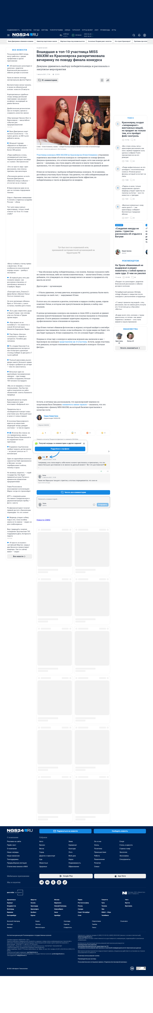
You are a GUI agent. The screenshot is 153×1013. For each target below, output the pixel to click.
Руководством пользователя (87, 692)
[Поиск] (134, 35)
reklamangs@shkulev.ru (85, 684)
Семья (96, 614)
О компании (12, 596)
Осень (96, 592)
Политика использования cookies (88, 703)
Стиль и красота (126, 592)
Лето (70, 600)
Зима (71, 589)
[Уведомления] (139, 35)
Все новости (19, 50)
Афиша (67, 30)
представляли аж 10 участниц (73, 342)
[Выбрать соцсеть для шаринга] (108, 80)
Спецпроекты (125, 607)
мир (43, 457)
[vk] (47, 630)
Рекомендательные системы (87, 706)
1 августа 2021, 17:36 (43, 74)
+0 (101, 471)
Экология (123, 600)
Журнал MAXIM (43, 425)
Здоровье (43, 614)
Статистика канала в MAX (17, 614)
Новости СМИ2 (43, 520)
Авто (41, 589)
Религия (97, 610)
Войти (44, 505)
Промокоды (105, 30)
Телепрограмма (56, 30)
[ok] (53, 630)
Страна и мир (125, 596)
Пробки (77, 35)
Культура (72, 596)
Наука (71, 607)
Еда (40, 607)
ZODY (96, 30)
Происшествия (100, 600)
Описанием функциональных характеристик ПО (93, 694)
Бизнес (42, 592)
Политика (98, 596)
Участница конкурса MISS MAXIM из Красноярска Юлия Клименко (67, 155)
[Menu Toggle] (8, 35)
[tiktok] (65, 630)
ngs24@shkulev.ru (32, 699)
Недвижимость (13, 30)
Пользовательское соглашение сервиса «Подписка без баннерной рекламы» (102, 709)
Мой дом (72, 603)
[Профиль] (144, 35)
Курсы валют (87, 30)
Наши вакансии (13, 603)
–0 (107, 471)
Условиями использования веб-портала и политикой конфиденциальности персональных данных (109, 695)
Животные (43, 610)
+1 (101, 487)
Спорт (122, 589)
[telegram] (41, 630)
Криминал (73, 592)
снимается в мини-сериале (74, 404)
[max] (59, 630)
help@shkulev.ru (22, 703)
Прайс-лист (11, 592)
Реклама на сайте (14, 589)
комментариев (49, 80)
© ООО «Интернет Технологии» (17, 716)
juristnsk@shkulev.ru (58, 701)
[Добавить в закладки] (102, 80)
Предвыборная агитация (17, 610)
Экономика (124, 603)
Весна (41, 596)
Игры (114, 30)
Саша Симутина (51, 416)
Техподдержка (12, 607)
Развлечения (99, 607)
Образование (74, 614)
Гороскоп (76, 30)
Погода (36, 30)
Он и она (97, 589)
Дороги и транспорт (47, 603)
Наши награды (13, 600)
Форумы (44, 30)
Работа (97, 603)
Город (41, 600)
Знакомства (27, 30)
